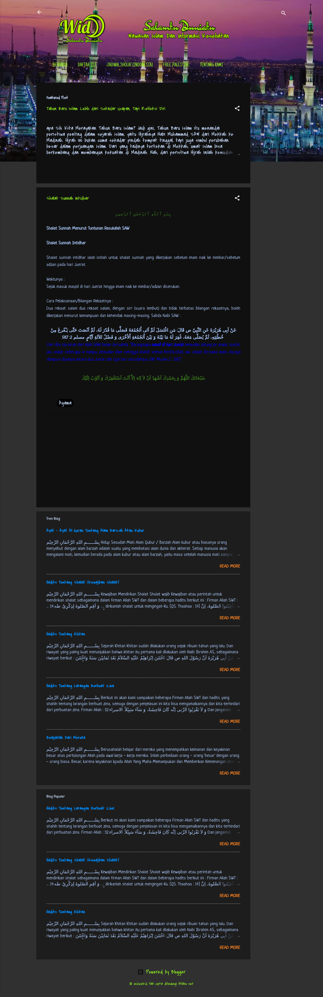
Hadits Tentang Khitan (65, 634)
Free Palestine (176, 65)
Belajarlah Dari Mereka (65, 738)
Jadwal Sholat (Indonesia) (129, 65)
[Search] (284, 13)
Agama (65, 403)
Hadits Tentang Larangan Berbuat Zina (80, 686)
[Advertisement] (270, 158)
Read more (230, 566)
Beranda (59, 65)
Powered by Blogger (164, 972)
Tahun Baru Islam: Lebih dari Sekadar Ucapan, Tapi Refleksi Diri (105, 108)
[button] (237, 109)
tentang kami (211, 65)
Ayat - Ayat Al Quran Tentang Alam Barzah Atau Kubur (95, 531)
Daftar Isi (87, 65)
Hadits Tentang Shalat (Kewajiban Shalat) (82, 582)
